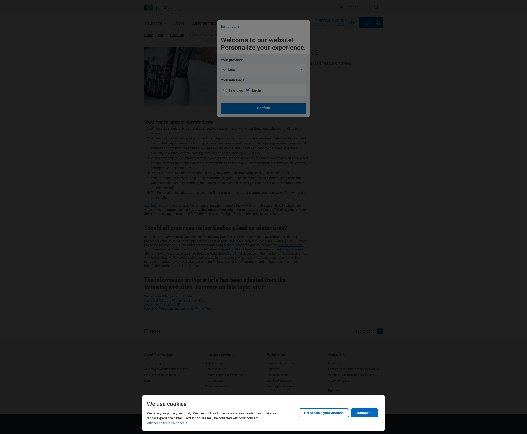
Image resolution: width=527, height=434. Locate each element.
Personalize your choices (324, 413)
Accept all (364, 413)
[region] (263, 413)
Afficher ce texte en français (167, 423)
